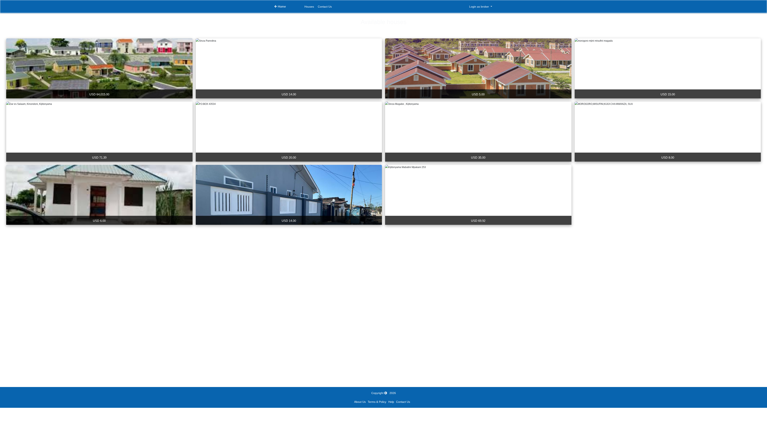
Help (391, 401)
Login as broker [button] (479, 6)
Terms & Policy (377, 401)
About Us (360, 401)
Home (281, 6)
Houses (309, 6)
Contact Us (325, 6)
